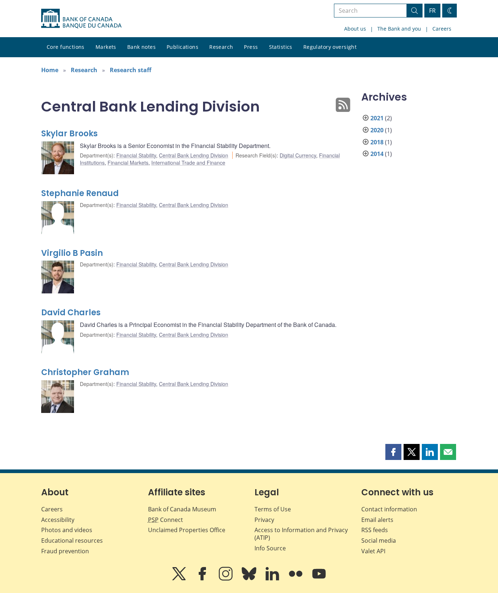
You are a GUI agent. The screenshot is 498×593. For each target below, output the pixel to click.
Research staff (130, 70)
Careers (441, 28)
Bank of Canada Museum (182, 509)
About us (355, 28)
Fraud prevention (65, 551)
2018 (377, 142)
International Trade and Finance (188, 162)
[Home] (81, 18)
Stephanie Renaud (80, 193)
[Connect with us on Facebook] (203, 579)
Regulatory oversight (330, 46)
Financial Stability (136, 155)
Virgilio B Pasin (72, 253)
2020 (377, 130)
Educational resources (72, 541)
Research (221, 46)
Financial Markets (128, 162)
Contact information (389, 509)
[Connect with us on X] (179, 579)
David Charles (71, 312)
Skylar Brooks (69, 133)
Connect (165, 520)
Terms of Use (272, 509)
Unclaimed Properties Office (186, 530)
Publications (182, 46)
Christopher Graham (85, 372)
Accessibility (57, 520)
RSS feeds (374, 530)
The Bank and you (399, 28)
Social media (378, 541)
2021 (377, 118)
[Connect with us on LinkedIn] (273, 579)
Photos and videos (66, 530)
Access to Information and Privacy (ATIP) (301, 534)
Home (49, 70)
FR (432, 11)
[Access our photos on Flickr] (296, 579)
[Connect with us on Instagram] (226, 579)
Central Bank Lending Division (193, 155)
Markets (106, 46)
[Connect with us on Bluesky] (249, 579)
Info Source (270, 548)
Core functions (66, 46)
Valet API (373, 551)
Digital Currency (298, 155)
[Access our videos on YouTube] (319, 579)
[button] (393, 452)
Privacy (264, 520)
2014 (377, 154)
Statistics (280, 46)
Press (251, 46)
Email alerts (377, 520)
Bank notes (141, 46)
